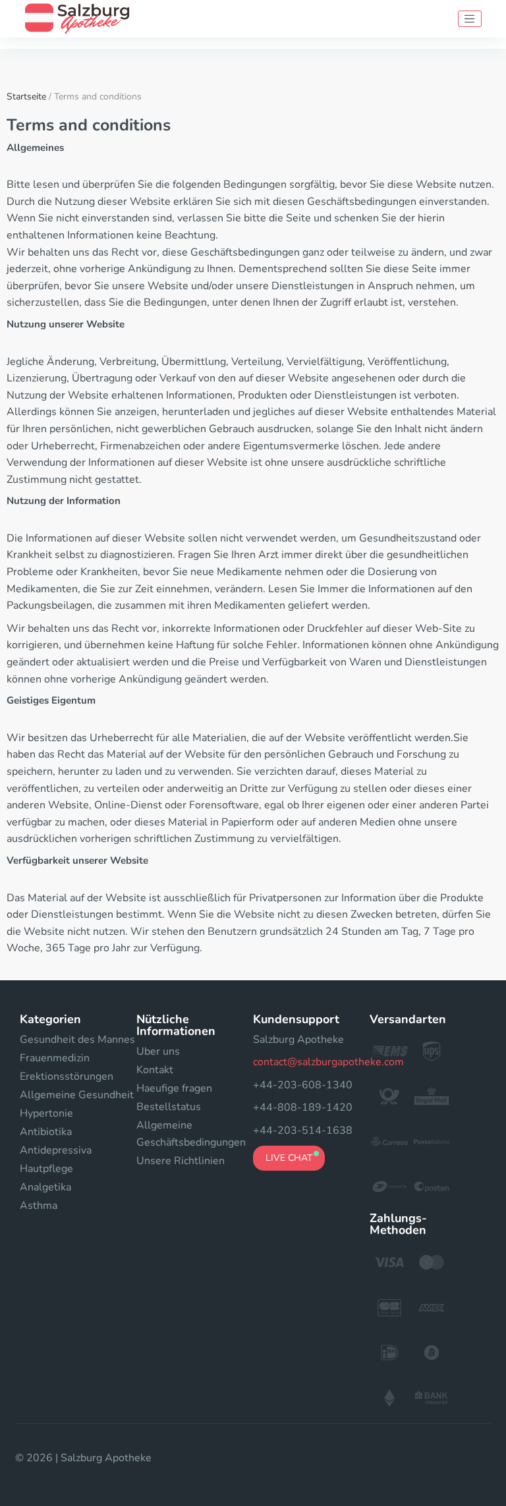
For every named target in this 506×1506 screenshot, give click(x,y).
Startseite (26, 96)
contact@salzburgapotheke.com (328, 1062)
